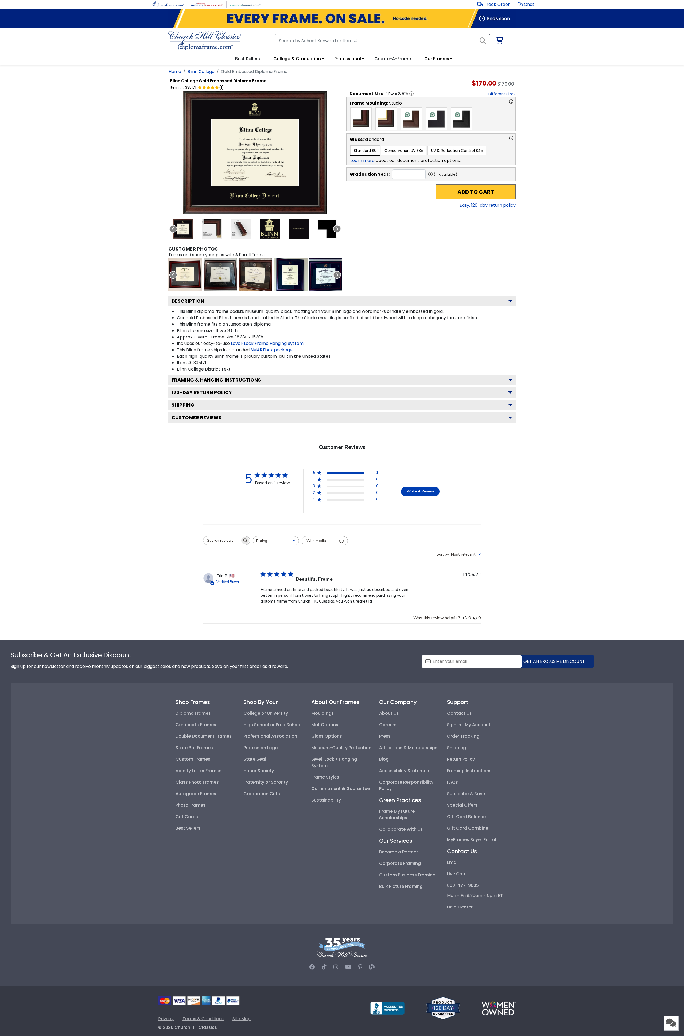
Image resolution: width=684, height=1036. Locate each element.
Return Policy (461, 759)
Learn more (362, 160)
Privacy (166, 1019)
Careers (388, 725)
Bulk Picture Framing (401, 886)
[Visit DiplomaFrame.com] (168, 4)
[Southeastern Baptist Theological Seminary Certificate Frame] (291, 274)
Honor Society (258, 771)
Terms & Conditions (203, 1019)
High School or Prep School (272, 725)
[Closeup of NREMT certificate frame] (220, 274)
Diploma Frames (193, 713)
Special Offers (462, 805)
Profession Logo (260, 748)
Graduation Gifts (261, 794)
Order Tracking (463, 736)
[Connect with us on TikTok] (324, 967)
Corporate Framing (400, 863)
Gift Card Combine (467, 828)
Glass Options (326, 736)
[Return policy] (443, 1008)
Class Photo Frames (197, 782)
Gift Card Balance (466, 817)
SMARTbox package (272, 350)
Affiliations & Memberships (408, 748)
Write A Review (420, 491)
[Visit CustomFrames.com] (245, 4)
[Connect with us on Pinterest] (360, 967)
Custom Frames (193, 759)
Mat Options (324, 725)
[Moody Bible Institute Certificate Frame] (326, 274)
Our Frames (436, 59)
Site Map (241, 1019)
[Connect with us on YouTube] (348, 967)
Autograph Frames (196, 794)
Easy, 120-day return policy (488, 205)
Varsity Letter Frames (198, 771)
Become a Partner (398, 852)
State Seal (254, 759)
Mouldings (322, 713)
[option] (361, 118)
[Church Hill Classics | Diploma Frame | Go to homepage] (204, 40)
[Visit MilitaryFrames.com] (206, 4)
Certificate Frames (196, 725)
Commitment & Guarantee (340, 788)
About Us (389, 713)
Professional (347, 59)
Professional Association (270, 736)
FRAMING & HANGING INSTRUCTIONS (216, 379)
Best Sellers (188, 828)
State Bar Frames (194, 748)
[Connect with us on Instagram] (335, 967)
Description (188, 301)
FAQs (452, 782)
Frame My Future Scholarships (397, 814)
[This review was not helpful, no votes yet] (475, 618)
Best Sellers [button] (247, 59)
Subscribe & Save (466, 794)
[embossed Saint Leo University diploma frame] (185, 274)
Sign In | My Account (469, 725)
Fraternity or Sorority (265, 782)
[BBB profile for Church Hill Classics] (387, 1008)
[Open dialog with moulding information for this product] (511, 101)
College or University (265, 713)
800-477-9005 (463, 885)
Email (452, 862)
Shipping (183, 405)
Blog (384, 759)
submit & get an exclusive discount (544, 661)
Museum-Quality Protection (341, 748)
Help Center (460, 907)
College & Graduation (297, 59)
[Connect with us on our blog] (372, 967)
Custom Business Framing (407, 875)
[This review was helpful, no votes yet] (465, 618)
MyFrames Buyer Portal (471, 840)
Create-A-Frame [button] (392, 59)
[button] (526, 4)
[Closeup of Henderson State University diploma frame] (255, 274)
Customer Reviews (196, 417)
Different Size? (502, 94)
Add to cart (475, 192)
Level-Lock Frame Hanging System (267, 343)
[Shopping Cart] (499, 41)
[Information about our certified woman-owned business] (498, 1008)
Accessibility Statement (405, 771)
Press (385, 736)
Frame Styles (325, 777)
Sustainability (326, 800)
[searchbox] (221, 540)
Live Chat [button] (457, 874)
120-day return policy (202, 392)
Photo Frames (190, 805)
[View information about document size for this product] (411, 93)
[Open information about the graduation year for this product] (430, 174)
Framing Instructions (469, 771)
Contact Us (459, 713)
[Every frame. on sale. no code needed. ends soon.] (342, 18)
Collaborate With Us (401, 829)
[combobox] (276, 540)
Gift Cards (187, 817)
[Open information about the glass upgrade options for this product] (511, 138)
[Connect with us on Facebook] (312, 967)
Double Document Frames (204, 736)
